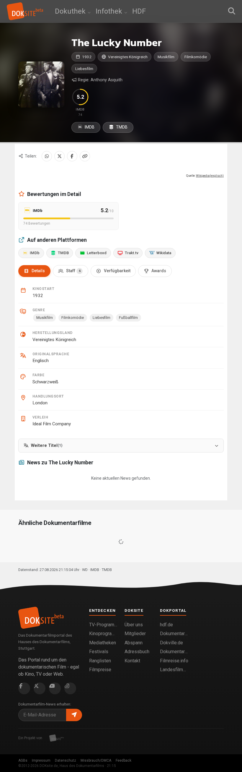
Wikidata (163, 253)
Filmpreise (100, 669)
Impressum (41, 760)
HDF (139, 11)
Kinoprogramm (103, 633)
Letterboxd (97, 253)
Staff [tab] (73, 270)
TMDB (121, 127)
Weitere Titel (46, 445)
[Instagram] (70, 688)
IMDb (35, 253)
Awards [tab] (158, 270)
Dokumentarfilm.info (174, 633)
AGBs (22, 760)
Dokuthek (71, 11)
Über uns (134, 624)
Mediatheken (102, 643)
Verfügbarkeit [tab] (117, 270)
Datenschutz (65, 760)
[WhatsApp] (47, 156)
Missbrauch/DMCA (96, 760)
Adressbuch (137, 651)
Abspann (134, 643)
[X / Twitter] (59, 156)
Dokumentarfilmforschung (174, 651)
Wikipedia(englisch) (210, 175)
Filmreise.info (174, 661)
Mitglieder (135, 633)
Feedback (123, 760)
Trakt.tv (131, 253)
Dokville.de (171, 643)
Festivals (98, 651)
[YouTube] (55, 688)
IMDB (89, 127)
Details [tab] (38, 270)
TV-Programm (103, 624)
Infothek (110, 11)
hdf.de (166, 624)
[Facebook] (72, 156)
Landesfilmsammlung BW (174, 669)
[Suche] (231, 11)
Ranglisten (100, 661)
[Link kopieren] (85, 156)
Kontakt (132, 661)
